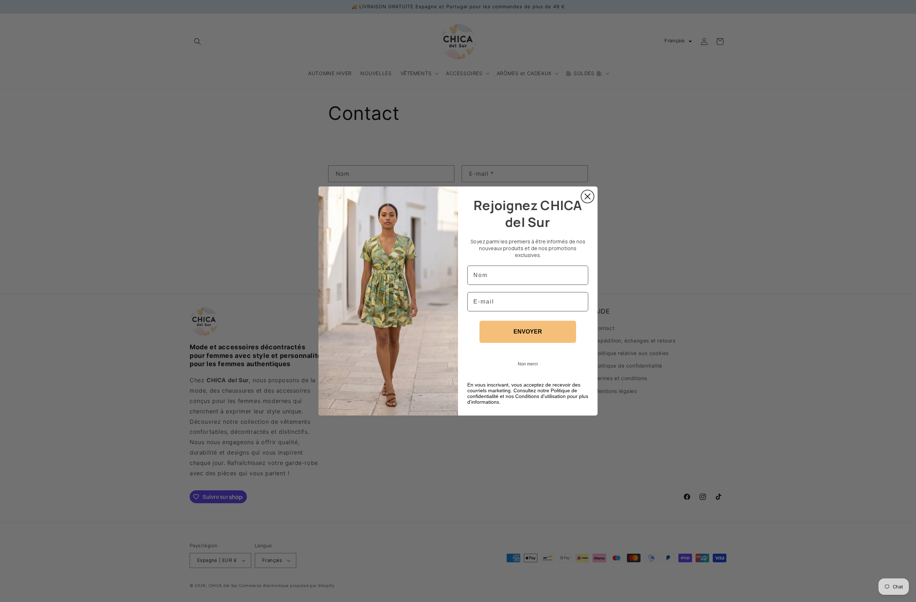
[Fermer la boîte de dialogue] (587, 196)
